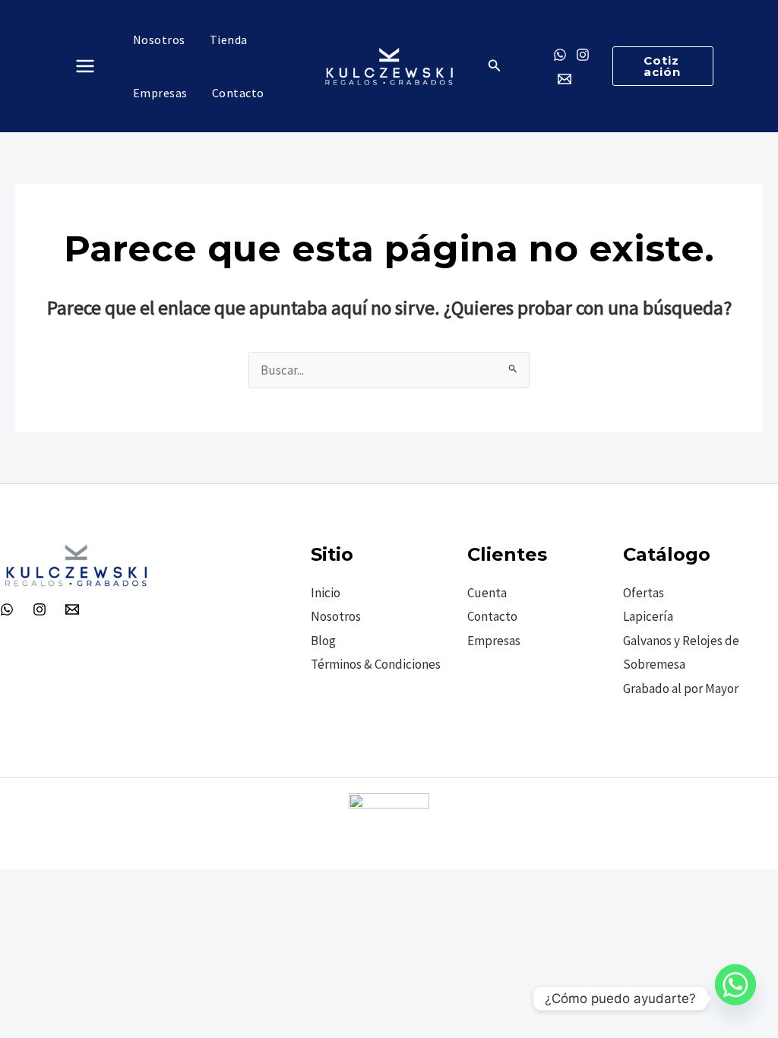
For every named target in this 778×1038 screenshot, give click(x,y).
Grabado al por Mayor (680, 688)
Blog (323, 640)
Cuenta (487, 592)
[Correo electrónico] (564, 79)
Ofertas (643, 592)
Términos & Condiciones (376, 664)
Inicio (325, 592)
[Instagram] (583, 55)
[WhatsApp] (7, 609)
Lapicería (648, 616)
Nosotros (336, 616)
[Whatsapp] (735, 998)
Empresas (493, 640)
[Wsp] (560, 55)
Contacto (492, 616)
